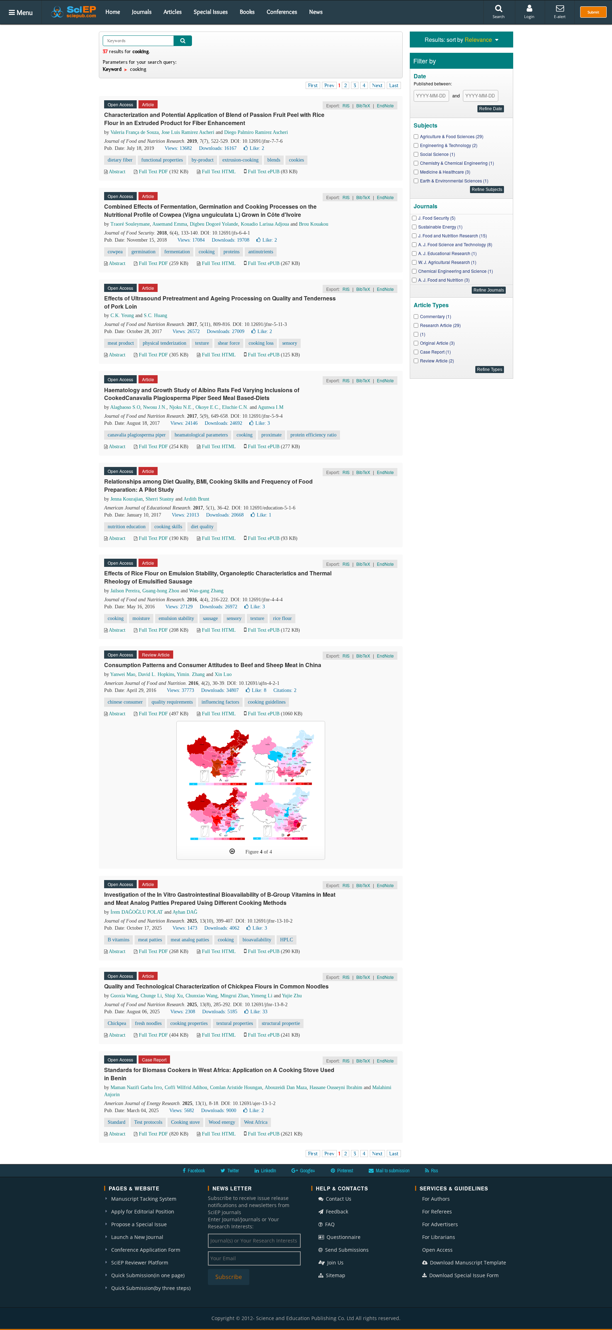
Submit (593, 12)
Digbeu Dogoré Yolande (214, 224)
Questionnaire (343, 1237)
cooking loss (261, 343)
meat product (121, 343)
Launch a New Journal (137, 1237)
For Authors (436, 1198)
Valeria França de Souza (134, 132)
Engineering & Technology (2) (448, 145)
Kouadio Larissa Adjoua (265, 224)
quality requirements (172, 702)
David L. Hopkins (156, 674)
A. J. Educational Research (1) (447, 253)
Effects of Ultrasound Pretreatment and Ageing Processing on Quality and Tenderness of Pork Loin (220, 302)
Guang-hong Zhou (160, 590)
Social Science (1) (437, 154)
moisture (141, 618)
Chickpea (117, 1023)
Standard (116, 1122)
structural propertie (281, 1023)
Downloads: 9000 (218, 1110)
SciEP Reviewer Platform (139, 1262)
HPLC (286, 939)
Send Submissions (346, 1249)
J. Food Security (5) (436, 218)
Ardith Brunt (196, 499)
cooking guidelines (266, 702)
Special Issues (211, 11)
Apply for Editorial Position (142, 1211)
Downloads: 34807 (220, 690)
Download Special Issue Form (463, 1275)
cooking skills (168, 526)
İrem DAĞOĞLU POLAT (136, 912)
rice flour (282, 618)
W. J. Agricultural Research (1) (447, 262)
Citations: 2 (284, 690)
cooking (207, 251)
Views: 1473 (184, 928)
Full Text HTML (219, 171)
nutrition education (127, 526)
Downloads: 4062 (221, 928)
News (316, 11)
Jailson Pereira (125, 590)
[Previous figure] (232, 851)
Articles (173, 11)
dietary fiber (120, 160)
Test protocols (148, 1122)
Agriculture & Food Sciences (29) (451, 136)
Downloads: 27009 (225, 331)
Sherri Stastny (160, 499)
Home (113, 11)
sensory (289, 343)
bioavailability (257, 939)
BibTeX (363, 105)
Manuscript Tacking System (143, 1198)
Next (377, 85)
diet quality (202, 526)
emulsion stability (176, 618)
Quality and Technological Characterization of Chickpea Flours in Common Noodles (216, 986)
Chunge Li (151, 995)
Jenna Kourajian (126, 499)
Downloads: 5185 (219, 1011)
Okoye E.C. (207, 407)
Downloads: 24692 (223, 423)
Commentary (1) (435, 316)
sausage (210, 618)
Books (247, 11)
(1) (422, 334)
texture (202, 343)
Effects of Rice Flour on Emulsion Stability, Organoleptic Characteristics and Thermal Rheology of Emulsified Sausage (218, 577)
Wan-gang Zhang (206, 590)
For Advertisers (440, 1224)
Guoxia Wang (124, 995)
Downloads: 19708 (230, 240)
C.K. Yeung (122, 315)
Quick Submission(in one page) (148, 1275)
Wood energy (222, 1122)
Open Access (437, 1249)
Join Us (335, 1262)
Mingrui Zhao (234, 995)
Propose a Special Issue (139, 1224)
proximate (271, 435)
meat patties (150, 939)
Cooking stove (185, 1122)
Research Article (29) (440, 325)
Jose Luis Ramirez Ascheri (188, 132)
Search (499, 16)
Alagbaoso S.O (125, 407)
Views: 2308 (182, 1011)
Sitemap (334, 1275)
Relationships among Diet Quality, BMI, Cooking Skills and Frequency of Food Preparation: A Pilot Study (208, 485)
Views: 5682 (181, 1110)
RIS (346, 105)
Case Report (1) (435, 352)
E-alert (560, 16)
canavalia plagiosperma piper (137, 435)
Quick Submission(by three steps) (151, 1288)
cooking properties (189, 1023)
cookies (296, 160)
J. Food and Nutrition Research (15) (452, 235)
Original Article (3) (437, 343)
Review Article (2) (437, 360)
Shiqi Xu (174, 995)
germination (143, 251)
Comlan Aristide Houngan (236, 1087)
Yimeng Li (261, 995)
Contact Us (337, 1198)
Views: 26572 (186, 331)
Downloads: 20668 (225, 515)
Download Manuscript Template (467, 1262)
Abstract (117, 171)
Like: (257, 148)
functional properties (162, 160)
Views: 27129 (179, 606)
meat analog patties (190, 939)
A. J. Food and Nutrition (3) (444, 280)
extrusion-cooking (240, 160)
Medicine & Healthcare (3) (445, 172)
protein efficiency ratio (313, 435)
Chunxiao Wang (201, 995)
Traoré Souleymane (130, 224)
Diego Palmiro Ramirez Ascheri (256, 132)
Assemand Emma (169, 224)
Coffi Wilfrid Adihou (186, 1087)
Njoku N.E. (181, 407)
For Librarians (438, 1237)
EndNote (385, 105)
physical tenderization (164, 343)
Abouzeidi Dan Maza (286, 1087)
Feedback (336, 1211)
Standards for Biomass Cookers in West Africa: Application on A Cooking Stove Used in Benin (219, 1074)
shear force (229, 343)
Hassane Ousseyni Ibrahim (336, 1087)
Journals (142, 11)
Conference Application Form (145, 1249)
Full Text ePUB (263, 171)
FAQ (329, 1224)
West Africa (255, 1122)
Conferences (282, 11)
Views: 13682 (178, 148)
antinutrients (260, 251)
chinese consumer (125, 702)
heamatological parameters (201, 435)
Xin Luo (223, 674)
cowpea (115, 251)
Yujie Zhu (292, 995)
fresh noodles (148, 1023)
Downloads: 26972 (218, 606)
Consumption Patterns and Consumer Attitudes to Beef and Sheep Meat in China (212, 665)
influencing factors (220, 702)
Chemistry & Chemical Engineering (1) (457, 163)
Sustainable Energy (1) (440, 227)
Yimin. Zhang (191, 674)
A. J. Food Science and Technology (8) (455, 244)
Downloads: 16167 (218, 148)
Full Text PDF (153, 171)
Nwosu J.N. (154, 407)
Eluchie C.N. (235, 407)
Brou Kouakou (313, 224)
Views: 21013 (185, 515)
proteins (231, 251)
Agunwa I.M (270, 407)
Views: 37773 (180, 690)
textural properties (234, 1023)
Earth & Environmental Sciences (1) (454, 180)
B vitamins (118, 939)
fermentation (177, 251)
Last (393, 85)
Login (529, 16)
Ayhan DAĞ (184, 912)
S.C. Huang (155, 315)
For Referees (437, 1211)
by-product (203, 160)
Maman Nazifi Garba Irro (136, 1087)
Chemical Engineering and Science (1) (455, 271)
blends (273, 160)
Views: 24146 (184, 423)
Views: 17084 (191, 240)
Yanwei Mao (122, 674)
